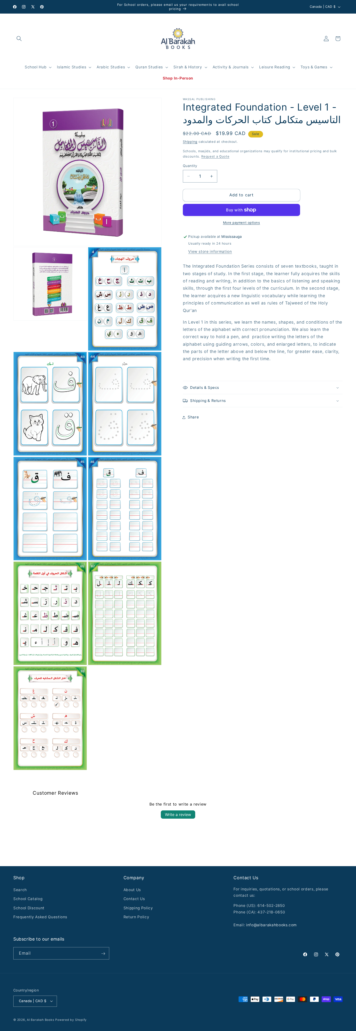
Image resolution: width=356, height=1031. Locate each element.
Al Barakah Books (40, 1019)
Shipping (190, 142)
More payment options (241, 222)
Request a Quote (215, 157)
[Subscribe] (103, 953)
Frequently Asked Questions (40, 917)
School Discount (29, 908)
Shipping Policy (138, 908)
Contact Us (134, 898)
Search (20, 889)
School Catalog (27, 898)
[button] (19, 38)
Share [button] (193, 417)
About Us (132, 889)
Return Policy (136, 917)
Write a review (178, 814)
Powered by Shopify (71, 1019)
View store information (210, 251)
